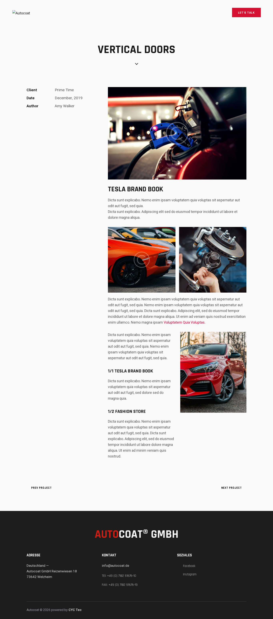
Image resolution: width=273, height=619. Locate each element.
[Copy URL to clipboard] (56, 118)
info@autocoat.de (115, 566)
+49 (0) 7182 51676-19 (123, 585)
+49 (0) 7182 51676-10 (121, 576)
